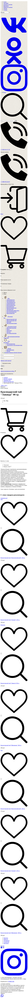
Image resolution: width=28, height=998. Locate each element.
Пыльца (9, 332)
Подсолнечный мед (12, 312)
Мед (8, 298)
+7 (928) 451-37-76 (5, 149)
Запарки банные (17, 352)
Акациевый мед (11, 299)
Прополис (9, 330)
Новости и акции (8, 7)
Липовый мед (10, 309)
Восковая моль (10, 349)
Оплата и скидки (8, 4)
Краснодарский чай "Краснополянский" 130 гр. (13, 557)
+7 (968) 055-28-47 (5, 181)
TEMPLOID (11, 981)
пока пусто (6, 269)
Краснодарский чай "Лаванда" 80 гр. (10, 683)
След (5, 385)
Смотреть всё (4, 498)
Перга (8, 329)
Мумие (8, 351)
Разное (9, 348)
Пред (2, 385)
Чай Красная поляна (12, 323)
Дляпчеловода (7, 342)
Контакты (6, 5)
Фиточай (9, 322)
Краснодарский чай (12, 319)
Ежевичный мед (11, 303)
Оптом (5, 8)
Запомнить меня (6, 363)
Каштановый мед (11, 305)
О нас (5, 1)
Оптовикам (6, 940)
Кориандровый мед (11, 308)
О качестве (6, 942)
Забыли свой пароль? (6, 360)
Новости (6, 939)
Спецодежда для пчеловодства (14, 345)
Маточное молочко (11, 328)
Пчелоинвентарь (11, 344)
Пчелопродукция (11, 326)
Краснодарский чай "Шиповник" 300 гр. (11, 745)
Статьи (5, 10)
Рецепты (6, 938)
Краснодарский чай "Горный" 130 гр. (10, 619)
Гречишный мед (11, 301)
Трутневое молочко (11, 333)
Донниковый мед (11, 302)
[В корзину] (1, 528)
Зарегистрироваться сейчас (8, 371)
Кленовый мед (10, 306)
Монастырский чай (11, 320)
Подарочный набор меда (13, 310)
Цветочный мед (11, 313)
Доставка (6, 3)
